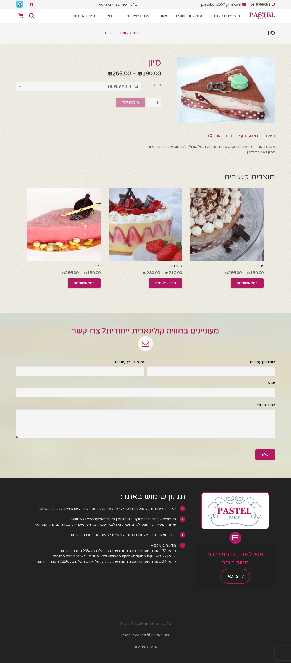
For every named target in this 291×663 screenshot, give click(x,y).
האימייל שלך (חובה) (129, 362)
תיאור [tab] (270, 135)
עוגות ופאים (120, 33)
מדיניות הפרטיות (145, 646)
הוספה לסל (130, 102)
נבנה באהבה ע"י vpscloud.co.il (145, 635)
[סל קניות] (21, 16)
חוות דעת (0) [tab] (220, 135)
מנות (157, 85)
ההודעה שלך (265, 405)
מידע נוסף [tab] (248, 135)
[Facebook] (31, 4)
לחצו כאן (235, 576)
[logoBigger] (262, 15)
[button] (103, 16)
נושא (271, 383)
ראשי (136, 33)
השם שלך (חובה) (262, 362)
